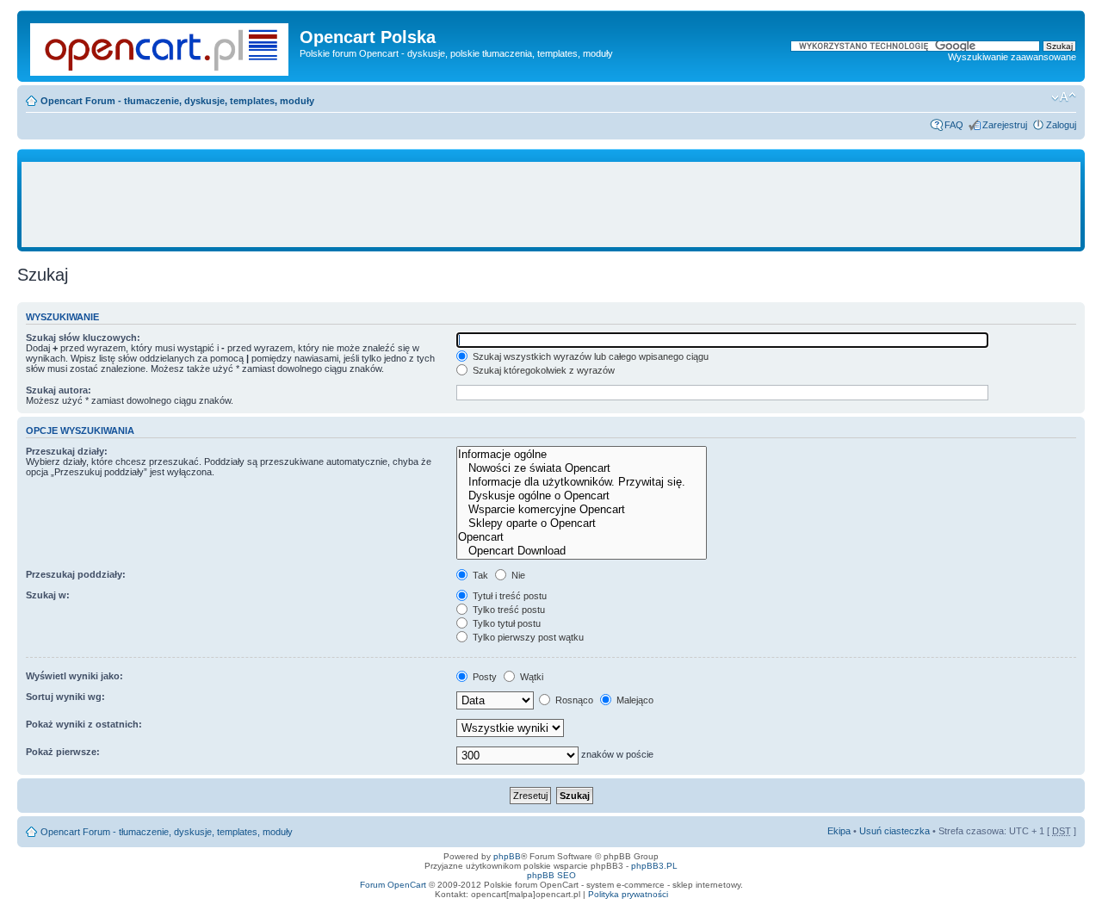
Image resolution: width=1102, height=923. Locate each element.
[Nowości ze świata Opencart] (581, 468)
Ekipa (839, 831)
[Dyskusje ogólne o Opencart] (581, 496)
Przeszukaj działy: (67, 451)
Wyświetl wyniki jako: (74, 676)
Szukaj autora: (58, 390)
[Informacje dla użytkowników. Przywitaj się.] (581, 482)
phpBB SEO (551, 875)
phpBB (507, 856)
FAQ (953, 125)
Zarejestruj (1004, 125)
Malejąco (633, 700)
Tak (479, 575)
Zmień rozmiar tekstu (1063, 97)
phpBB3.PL (654, 865)
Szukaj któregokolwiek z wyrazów (542, 370)
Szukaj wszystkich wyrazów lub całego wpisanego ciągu (589, 356)
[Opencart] (581, 537)
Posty (483, 677)
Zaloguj (1061, 125)
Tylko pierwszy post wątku (527, 637)
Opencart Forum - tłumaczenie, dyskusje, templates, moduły (177, 101)
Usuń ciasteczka (894, 831)
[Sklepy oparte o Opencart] (581, 523)
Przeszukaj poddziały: (76, 574)
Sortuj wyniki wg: (65, 696)
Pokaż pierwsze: (63, 751)
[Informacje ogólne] (581, 455)
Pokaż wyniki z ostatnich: (84, 724)
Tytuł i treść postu (508, 596)
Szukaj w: (48, 595)
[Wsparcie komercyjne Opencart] (581, 510)
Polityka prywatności (628, 894)
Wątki (530, 677)
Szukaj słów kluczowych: (83, 337)
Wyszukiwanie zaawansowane (1012, 57)
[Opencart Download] (581, 551)
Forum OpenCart (393, 884)
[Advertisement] (551, 205)
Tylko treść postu (507, 609)
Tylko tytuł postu (505, 623)
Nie (517, 575)
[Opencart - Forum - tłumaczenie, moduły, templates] (161, 46)
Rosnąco (573, 700)
